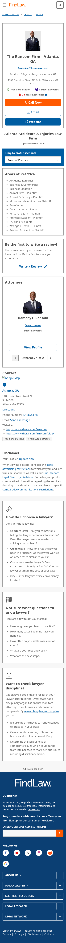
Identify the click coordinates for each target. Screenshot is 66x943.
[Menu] (4, 5)
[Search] (60, 5)
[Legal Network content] (59, 916)
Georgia (28, 14)
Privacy (19, 934)
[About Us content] (59, 875)
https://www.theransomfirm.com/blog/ (30, 433)
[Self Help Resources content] (59, 895)
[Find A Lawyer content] (59, 885)
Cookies (48, 934)
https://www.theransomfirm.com (26, 429)
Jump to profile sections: (20, 153)
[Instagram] (39, 853)
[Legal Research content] (59, 906)
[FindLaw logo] (18, 5)
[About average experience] (46, 94)
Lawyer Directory (10, 14)
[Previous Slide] (15, 358)
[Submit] (59, 833)
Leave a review (33, 325)
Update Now (26, 459)
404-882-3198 (30, 415)
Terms (6, 934)
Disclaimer (34, 934)
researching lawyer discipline (41, 711)
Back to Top (35, 768)
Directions (8, 409)
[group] (33, 325)
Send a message (20, 420)
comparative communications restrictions (27, 489)
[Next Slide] (51, 358)
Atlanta (39, 14)
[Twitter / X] (28, 853)
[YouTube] (17, 853)
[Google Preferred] (6, 864)
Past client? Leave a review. (33, 67)
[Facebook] (6, 853)
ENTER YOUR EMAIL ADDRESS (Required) (25, 826)
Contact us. (34, 809)
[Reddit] (50, 853)
